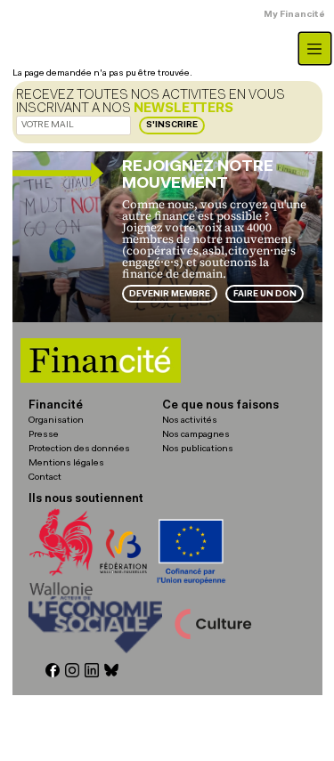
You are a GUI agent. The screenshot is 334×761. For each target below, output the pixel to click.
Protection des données (79, 449)
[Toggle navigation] (314, 48)
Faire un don (265, 294)
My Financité (294, 15)
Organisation (56, 420)
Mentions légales (66, 463)
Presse (44, 435)
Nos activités (189, 420)
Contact (45, 477)
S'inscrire (172, 125)
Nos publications (197, 449)
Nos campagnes (196, 435)
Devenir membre (169, 294)
